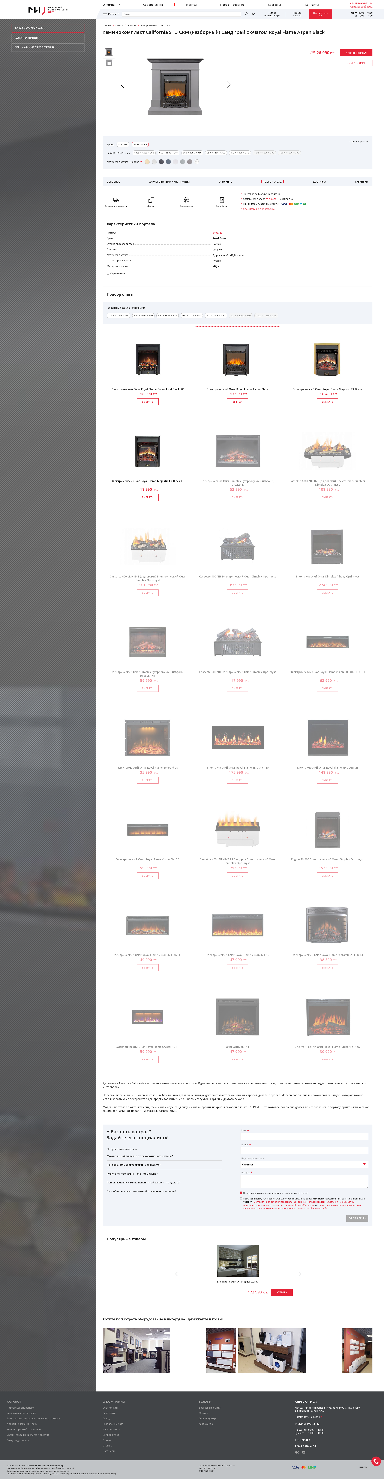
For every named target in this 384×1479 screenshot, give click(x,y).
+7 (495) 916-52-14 (361, 3)
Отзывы (107, 1445)
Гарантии (361, 181)
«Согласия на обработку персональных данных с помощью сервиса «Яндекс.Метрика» (298, 1203)
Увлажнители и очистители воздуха (28, 1434)
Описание (225, 181)
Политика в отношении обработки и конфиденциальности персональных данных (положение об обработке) (61, 1473)
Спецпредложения (18, 1440)
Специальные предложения (34, 47)
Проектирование (232, 4)
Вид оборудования (252, 1158)
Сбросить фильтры (359, 141)
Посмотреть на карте (307, 1416)
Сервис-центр (153, 4)
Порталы (166, 25)
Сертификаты (111, 1407)
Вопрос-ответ (111, 1434)
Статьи (107, 1440)
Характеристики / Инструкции (169, 181)
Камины (132, 25)
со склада (271, 199)
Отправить (357, 1218)
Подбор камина (297, 14)
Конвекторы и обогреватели (24, 1429)
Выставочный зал (320, 14)
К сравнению (118, 273)
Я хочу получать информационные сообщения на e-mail (275, 1192)
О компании (111, 4)
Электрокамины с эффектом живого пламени (33, 1418)
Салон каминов (26, 38)
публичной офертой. (63, 1468)
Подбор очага (272, 181)
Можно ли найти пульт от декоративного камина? (140, 1156)
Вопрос (245, 1172)
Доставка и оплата (209, 1407)
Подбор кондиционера (272, 14)
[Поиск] (246, 14)
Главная (107, 25)
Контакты (312, 4)
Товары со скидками (30, 28)
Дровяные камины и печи (22, 1423)
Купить (282, 1292)
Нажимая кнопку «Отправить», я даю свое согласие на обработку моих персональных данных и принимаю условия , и (304, 1203)
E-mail (244, 1144)
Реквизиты (109, 1413)
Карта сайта (206, 1423)
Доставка (274, 4)
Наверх (363, 1467)
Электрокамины (148, 25)
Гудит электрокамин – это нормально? (132, 1173)
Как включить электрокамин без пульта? (133, 1165)
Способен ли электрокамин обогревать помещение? (141, 1191)
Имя (243, 1130)
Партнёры (109, 1451)
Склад (106, 1418)
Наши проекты (111, 1429)
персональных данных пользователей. (50, 1471)
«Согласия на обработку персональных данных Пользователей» (289, 1201)
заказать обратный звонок (361, 6)
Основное (113, 181)
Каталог (113, 14)
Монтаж (191, 4)
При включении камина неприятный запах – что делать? (144, 1182)
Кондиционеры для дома (21, 1413)
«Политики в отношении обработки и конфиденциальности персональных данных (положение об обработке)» (302, 1206)
